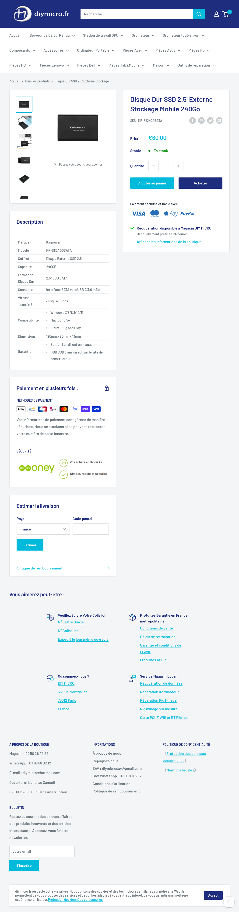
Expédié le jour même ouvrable (83, 639)
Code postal (82, 518)
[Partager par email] (219, 120)
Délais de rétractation (158, 636)
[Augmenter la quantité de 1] (178, 166)
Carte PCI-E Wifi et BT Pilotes (164, 717)
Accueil (15, 35)
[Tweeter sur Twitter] (210, 120)
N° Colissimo (68, 630)
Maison (158, 65)
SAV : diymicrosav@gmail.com (117, 768)
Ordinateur (140, 35)
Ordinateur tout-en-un (181, 35)
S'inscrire (24, 865)
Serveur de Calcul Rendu (50, 35)
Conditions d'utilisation (111, 783)
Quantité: (138, 165)
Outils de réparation (194, 65)
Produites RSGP (153, 659)
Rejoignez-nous (106, 761)
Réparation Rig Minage (158, 700)
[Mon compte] (216, 14)
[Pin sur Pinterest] (201, 120)
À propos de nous (107, 753)
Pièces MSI (18, 65)
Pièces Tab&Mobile (124, 65)
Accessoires (53, 50)
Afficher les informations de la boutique (169, 241)
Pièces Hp (197, 50)
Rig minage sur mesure (159, 709)
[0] (226, 14)
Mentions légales (180, 770)
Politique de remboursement (39, 568)
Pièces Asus (165, 50)
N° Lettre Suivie (71, 622)
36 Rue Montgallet (72, 691)
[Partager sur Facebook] (192, 120)
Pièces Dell (86, 65)
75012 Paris (67, 700)
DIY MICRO (66, 683)
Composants (19, 50)
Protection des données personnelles (75, 899)
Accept (213, 895)
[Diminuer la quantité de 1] (153, 166)
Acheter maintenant (200, 185)
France (63, 709)
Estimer (30, 545)
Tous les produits (37, 81)
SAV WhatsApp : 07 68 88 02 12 (117, 776)
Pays (20, 518)
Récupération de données (161, 683)
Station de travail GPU (100, 35)
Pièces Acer (132, 50)
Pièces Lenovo (52, 65)
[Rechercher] (199, 14)
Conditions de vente (156, 628)
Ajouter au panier (152, 183)
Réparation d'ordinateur (159, 691)
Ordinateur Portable (93, 50)
